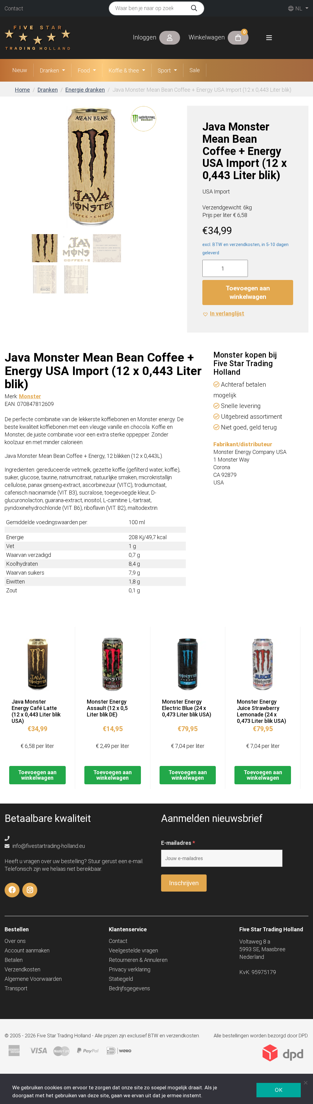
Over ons (15, 941)
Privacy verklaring (129, 969)
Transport (16, 988)
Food (84, 70)
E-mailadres (178, 843)
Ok (278, 1090)
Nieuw (19, 70)
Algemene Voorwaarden (33, 979)
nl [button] (298, 8)
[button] (223, 313)
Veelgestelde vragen (133, 950)
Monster (30, 396)
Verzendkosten (22, 969)
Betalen (14, 960)
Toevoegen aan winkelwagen (248, 292)
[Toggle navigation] (269, 38)
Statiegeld (121, 979)
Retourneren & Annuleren (138, 960)
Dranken (49, 70)
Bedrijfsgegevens (129, 988)
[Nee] (305, 1083)
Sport (164, 70)
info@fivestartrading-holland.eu (48, 846)
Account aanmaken (27, 950)
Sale (195, 70)
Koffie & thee (124, 70)
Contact (14, 8)
